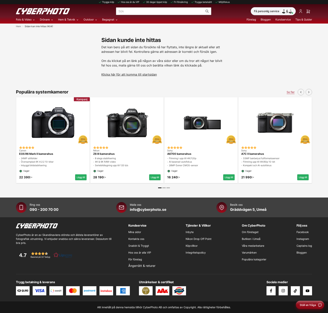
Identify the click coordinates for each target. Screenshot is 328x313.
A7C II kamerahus (252, 153)
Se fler (291, 92)
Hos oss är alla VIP (139, 252)
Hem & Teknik (66, 19)
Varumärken (249, 252)
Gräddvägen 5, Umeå (248, 209)
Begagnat (108, 19)
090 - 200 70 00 (44, 209)
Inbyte (190, 232)
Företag (251, 19)
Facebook (302, 232)
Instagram (302, 238)
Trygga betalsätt (203, 2)
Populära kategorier (254, 259)
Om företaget (250, 232)
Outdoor (89, 19)
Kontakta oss (136, 238)
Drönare (45, 19)
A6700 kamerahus (179, 153)
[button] (44, 255)
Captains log (304, 245)
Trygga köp (108, 2)
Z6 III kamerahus (104, 153)
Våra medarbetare (253, 245)
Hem (18, 26)
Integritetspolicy (196, 252)
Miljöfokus (224, 2)
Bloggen (266, 19)
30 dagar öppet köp (156, 2)
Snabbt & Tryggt (138, 245)
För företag (135, 259)
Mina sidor (134, 232)
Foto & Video (24, 19)
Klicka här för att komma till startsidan (129, 74)
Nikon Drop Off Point (198, 238)
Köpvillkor (192, 245)
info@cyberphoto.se (148, 209)
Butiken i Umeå (251, 238)
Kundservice (283, 19)
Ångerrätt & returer (141, 266)
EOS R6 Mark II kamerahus (36, 153)
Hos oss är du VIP (130, 2)
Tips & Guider (303, 19)
